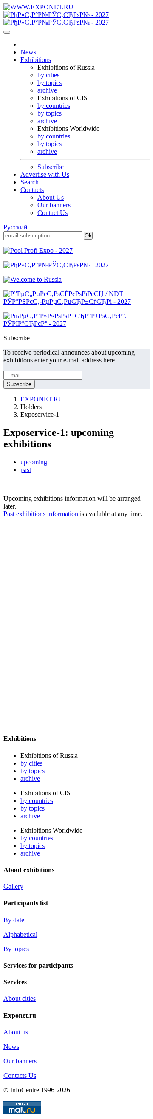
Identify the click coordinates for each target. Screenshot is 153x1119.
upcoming (33, 462)
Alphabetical (20, 934)
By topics (16, 948)
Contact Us (52, 212)
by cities (48, 75)
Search (29, 182)
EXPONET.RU (41, 399)
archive (47, 90)
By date (13, 920)
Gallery (13, 886)
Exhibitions (35, 59)
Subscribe (50, 166)
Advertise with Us (44, 174)
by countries (53, 105)
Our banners (54, 205)
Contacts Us (19, 1075)
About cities (19, 998)
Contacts (32, 189)
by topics (49, 82)
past (25, 469)
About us (15, 1032)
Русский (15, 227)
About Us (50, 197)
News (28, 52)
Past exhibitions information (40, 513)
